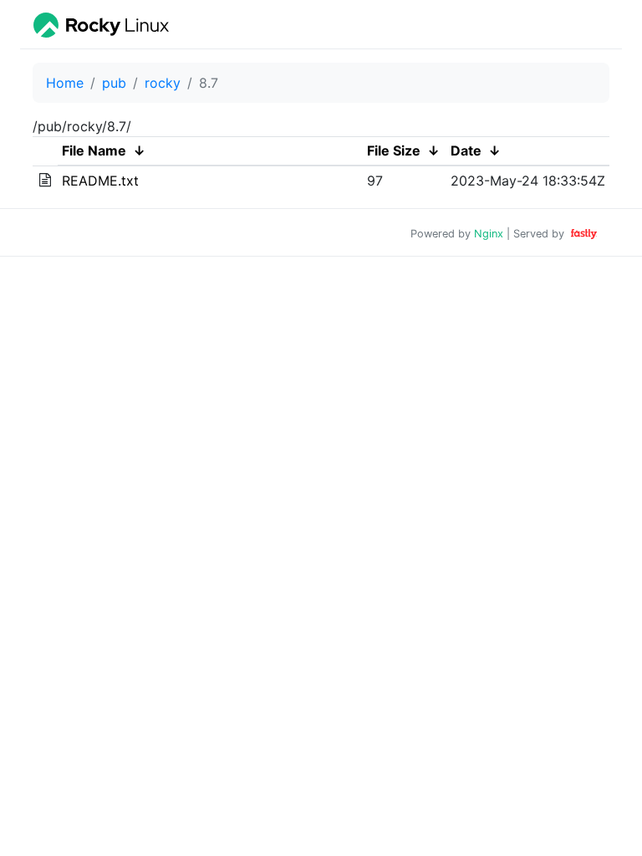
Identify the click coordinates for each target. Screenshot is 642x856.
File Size (393, 150)
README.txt (100, 180)
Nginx (488, 233)
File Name (94, 150)
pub (114, 82)
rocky (163, 82)
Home (65, 82)
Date (466, 150)
